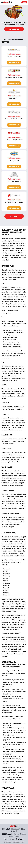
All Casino (14, 216)
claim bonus (14, 29)
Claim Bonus (14, 62)
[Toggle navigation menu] (2, 2)
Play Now (24, 2)
